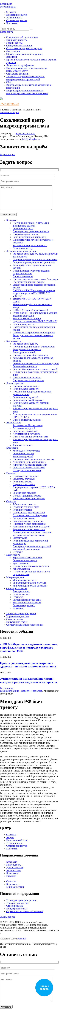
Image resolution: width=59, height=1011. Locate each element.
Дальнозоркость (14, 383)
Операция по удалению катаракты (31, 231)
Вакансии (11, 56)
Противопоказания (23, 276)
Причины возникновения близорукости (34, 346)
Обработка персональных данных (24, 54)
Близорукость (13, 341)
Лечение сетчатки (22, 509)
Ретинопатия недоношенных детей (31, 526)
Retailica (21, 938)
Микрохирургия (15, 577)
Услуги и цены (14, 17)
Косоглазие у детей (23, 456)
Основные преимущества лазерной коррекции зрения (31, 272)
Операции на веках (16, 588)
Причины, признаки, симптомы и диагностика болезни (31, 224)
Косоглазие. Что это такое (26, 450)
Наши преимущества (24, 324)
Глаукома (11, 473)
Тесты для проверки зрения (21, 613)
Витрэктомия (20, 538)
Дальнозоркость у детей (25, 397)
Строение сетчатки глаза (26, 507)
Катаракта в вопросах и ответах (30, 245)
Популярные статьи (16, 622)
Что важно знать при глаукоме (29, 498)
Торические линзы (23, 445)
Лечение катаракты (23, 228)
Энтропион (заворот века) (27, 602)
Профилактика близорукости (28, 380)
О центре (11, 12)
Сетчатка (11, 501)
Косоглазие (12, 448)
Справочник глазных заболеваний (24, 624)
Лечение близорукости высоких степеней (35, 369)
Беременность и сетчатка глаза (29, 529)
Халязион (18, 608)
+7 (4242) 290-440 (9, 104)
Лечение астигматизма (25, 431)
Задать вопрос (7, 154)
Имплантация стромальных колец (31, 566)
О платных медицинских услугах (24, 48)
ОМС (9, 82)
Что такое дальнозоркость (26, 386)
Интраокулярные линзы (25, 234)
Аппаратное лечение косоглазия (30, 464)
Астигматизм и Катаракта (26, 433)
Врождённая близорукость (27, 349)
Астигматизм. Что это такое (27, 425)
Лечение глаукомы (22, 481)
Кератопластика (21, 568)
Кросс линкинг (21, 563)
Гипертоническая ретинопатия (29, 523)
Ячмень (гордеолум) (24, 605)
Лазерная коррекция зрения (21, 251)
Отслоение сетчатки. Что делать (30, 515)
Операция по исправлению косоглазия (33, 459)
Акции (10, 837)
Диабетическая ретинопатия (28, 521)
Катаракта (11, 220)
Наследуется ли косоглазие (27, 470)
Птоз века (18, 597)
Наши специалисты (16, 40)
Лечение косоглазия (23, 453)
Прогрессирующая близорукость (30, 355)
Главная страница (9, 690)
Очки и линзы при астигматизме (30, 436)
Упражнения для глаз (17, 616)
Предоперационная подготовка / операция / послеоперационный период (35, 280)
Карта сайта (6, 31)
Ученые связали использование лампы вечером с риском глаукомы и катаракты (28, 680)
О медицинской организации (22, 37)
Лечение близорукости (25, 366)
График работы (14, 42)
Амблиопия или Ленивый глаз (29, 462)
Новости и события (16, 14)
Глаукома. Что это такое (25, 476)
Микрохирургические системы (29, 583)
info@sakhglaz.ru (31, 139)
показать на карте (9, 112)
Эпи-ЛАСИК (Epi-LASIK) (27, 318)
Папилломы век (21, 594)
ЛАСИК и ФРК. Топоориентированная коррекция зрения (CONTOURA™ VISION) (34, 293)
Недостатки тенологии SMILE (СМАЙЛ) (35, 321)
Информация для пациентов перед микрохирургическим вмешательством (27, 92)
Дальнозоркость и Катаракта (28, 400)
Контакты (11, 23)
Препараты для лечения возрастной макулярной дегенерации (32, 547)
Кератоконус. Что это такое (27, 557)
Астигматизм (13, 422)
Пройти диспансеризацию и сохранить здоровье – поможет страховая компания (28, 664)
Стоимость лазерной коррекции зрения (34, 332)
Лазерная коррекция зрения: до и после (34, 262)
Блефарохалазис (21, 591)
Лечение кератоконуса (25, 560)
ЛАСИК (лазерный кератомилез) (30, 310)
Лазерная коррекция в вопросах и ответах (35, 259)
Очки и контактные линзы (27, 377)
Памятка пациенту (23, 248)
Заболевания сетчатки (24, 504)
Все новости (6, 688)
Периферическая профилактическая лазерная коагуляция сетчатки (32, 533)
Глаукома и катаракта (24, 484)
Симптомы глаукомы (24, 478)
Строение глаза (14, 619)
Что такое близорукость (25, 343)
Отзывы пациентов (16, 20)
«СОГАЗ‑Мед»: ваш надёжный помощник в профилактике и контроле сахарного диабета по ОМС (28, 647)
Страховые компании (17, 73)
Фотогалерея (13, 51)
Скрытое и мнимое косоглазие (29, 467)
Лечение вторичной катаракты (29, 237)
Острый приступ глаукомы (27, 495)
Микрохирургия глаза (24, 580)
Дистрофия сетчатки (24, 518)
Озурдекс (18, 552)
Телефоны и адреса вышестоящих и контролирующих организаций (25, 78)
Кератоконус (13, 554)
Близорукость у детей (24, 352)
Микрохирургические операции (30, 585)
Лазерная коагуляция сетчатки (29, 512)
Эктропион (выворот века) (27, 599)
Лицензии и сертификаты (20, 65)
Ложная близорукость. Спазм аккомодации (36, 363)
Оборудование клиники (19, 45)
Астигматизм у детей (24, 428)
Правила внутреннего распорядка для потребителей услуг (26, 69)
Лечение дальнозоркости (26, 388)
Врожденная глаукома (24, 493)
